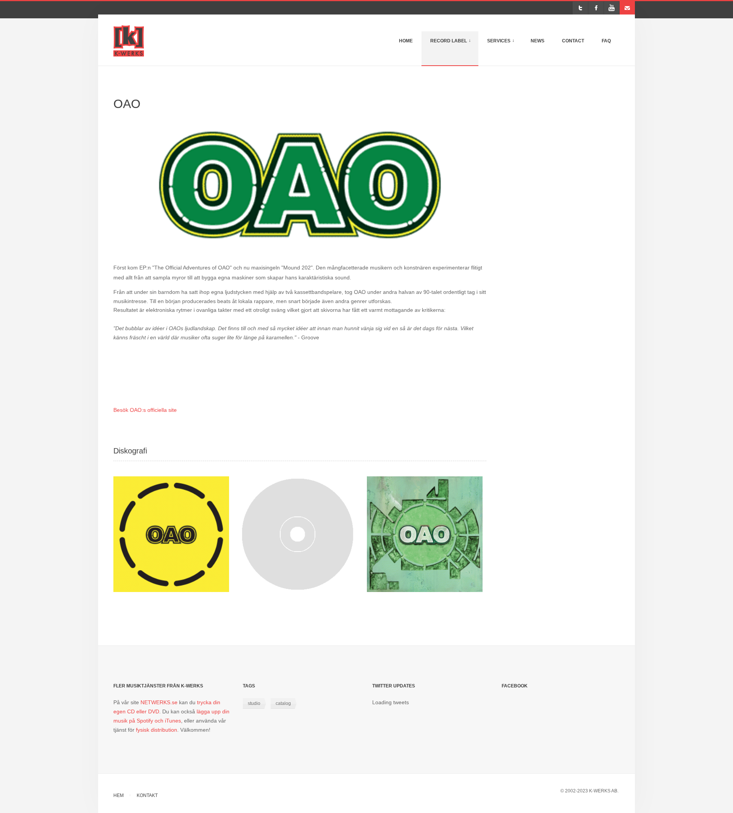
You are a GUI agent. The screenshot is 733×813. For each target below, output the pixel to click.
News (537, 41)
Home (406, 41)
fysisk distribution (156, 730)
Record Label (454, 44)
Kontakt (147, 795)
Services (504, 44)
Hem (118, 795)
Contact (573, 41)
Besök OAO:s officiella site (145, 410)
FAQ (606, 41)
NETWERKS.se (159, 702)
